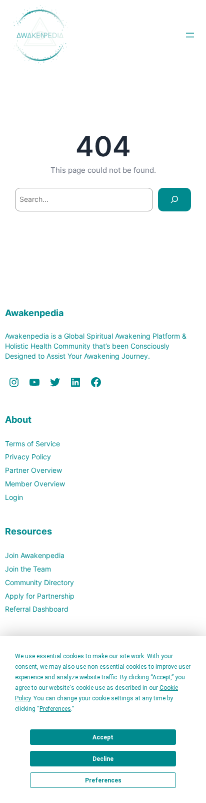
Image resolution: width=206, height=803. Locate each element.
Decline (103, 758)
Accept (103, 737)
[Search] (174, 199)
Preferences (103, 780)
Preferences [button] (55, 708)
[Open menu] (190, 35)
